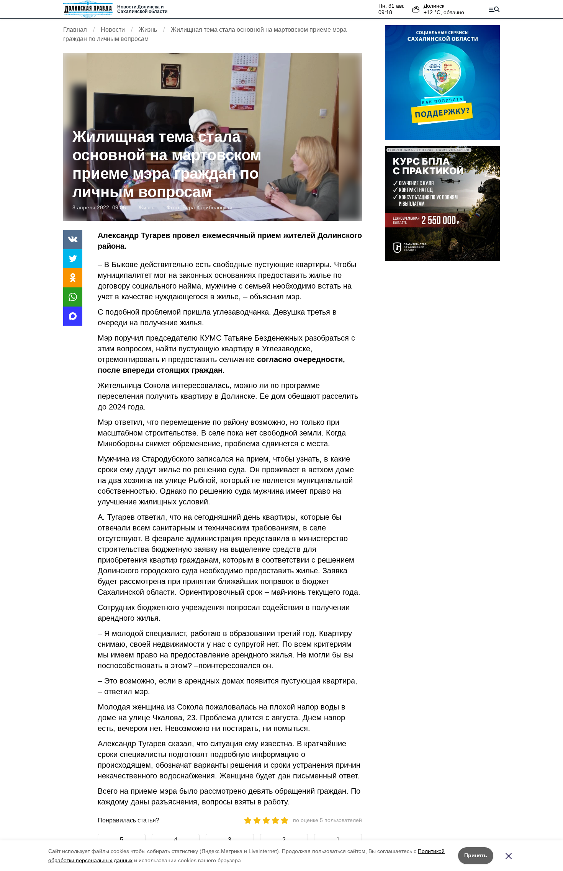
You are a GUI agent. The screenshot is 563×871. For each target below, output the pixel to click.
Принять (475, 855)
